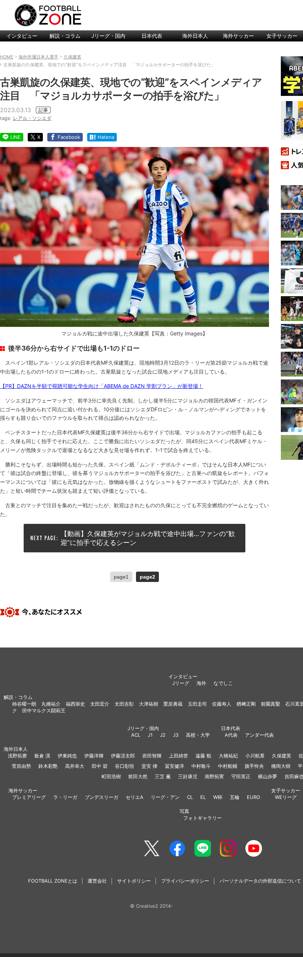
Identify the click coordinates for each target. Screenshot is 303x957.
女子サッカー (285, 790)
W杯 (217, 797)
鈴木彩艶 (48, 766)
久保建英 (281, 756)
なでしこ (223, 683)
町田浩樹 (111, 776)
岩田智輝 (151, 756)
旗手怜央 (254, 766)
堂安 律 (149, 766)
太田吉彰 (124, 704)
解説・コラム (65, 36)
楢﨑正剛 (246, 704)
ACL (135, 735)
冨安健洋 (174, 766)
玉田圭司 (197, 704)
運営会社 (97, 881)
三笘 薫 (163, 776)
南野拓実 (214, 776)
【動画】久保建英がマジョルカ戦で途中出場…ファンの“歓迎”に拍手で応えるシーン (148, 538)
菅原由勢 (21, 766)
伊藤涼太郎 (123, 756)
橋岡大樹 (280, 766)
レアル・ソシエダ (32, 118)
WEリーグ (286, 797)
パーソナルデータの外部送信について (260, 881)
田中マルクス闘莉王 (43, 710)
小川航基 (255, 756)
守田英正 (241, 776)
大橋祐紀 (228, 756)
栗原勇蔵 (173, 704)
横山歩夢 (267, 776)
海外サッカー (238, 36)
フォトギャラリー (202, 818)
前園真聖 (270, 704)
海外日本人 (195, 36)
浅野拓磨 (17, 756)
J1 (150, 735)
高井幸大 (74, 766)
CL (190, 797)
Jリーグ (180, 683)
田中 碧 (100, 766)
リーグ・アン (165, 797)
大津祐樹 (148, 704)
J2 (163, 735)
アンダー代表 (259, 735)
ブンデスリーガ (101, 797)
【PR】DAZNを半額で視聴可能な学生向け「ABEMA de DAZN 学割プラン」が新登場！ (101, 386)
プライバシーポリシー (185, 881)
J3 (175, 735)
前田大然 (137, 776)
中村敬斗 (201, 766)
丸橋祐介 (51, 704)
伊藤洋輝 (93, 756)
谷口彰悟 (124, 766)
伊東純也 (67, 756)
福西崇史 (75, 704)
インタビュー (21, 36)
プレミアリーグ (29, 797)
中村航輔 (227, 766)
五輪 (234, 797)
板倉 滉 (42, 756)
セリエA (134, 797)
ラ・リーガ (65, 797)
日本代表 (152, 36)
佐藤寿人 (221, 704)
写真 (184, 811)
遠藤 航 (203, 756)
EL (203, 797)
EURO (253, 797)
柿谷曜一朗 (24, 704)
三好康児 (187, 776)
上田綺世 (178, 756)
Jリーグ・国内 (108, 36)
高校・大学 (198, 735)
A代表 (231, 735)
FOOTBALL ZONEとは (52, 881)
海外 (201, 683)
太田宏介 (99, 704)
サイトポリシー (134, 881)
